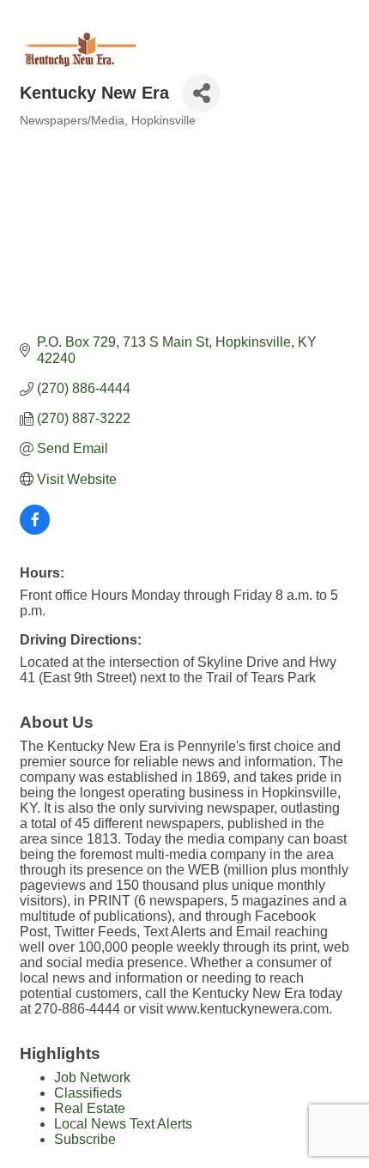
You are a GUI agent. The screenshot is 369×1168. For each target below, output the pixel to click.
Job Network (92, 1077)
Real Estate (89, 1108)
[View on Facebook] (35, 530)
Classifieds (88, 1093)
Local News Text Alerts (123, 1124)
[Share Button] (201, 93)
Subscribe (85, 1139)
